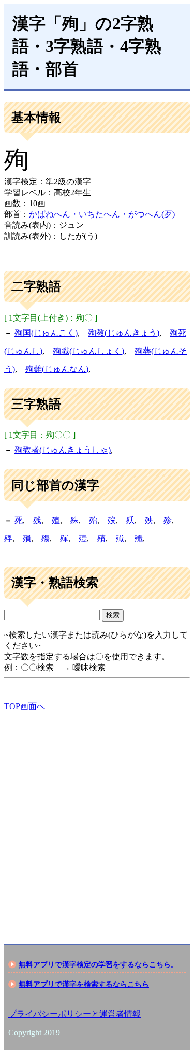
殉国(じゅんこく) (46, 332)
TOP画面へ (24, 706)
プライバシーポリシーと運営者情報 (74, 1013)
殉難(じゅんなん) (56, 369)
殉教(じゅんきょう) (123, 332)
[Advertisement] (97, 818)
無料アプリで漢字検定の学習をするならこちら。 (98, 964)
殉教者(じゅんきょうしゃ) (62, 449)
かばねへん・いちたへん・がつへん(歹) (102, 214)
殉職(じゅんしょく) (88, 350)
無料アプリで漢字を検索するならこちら (84, 984)
